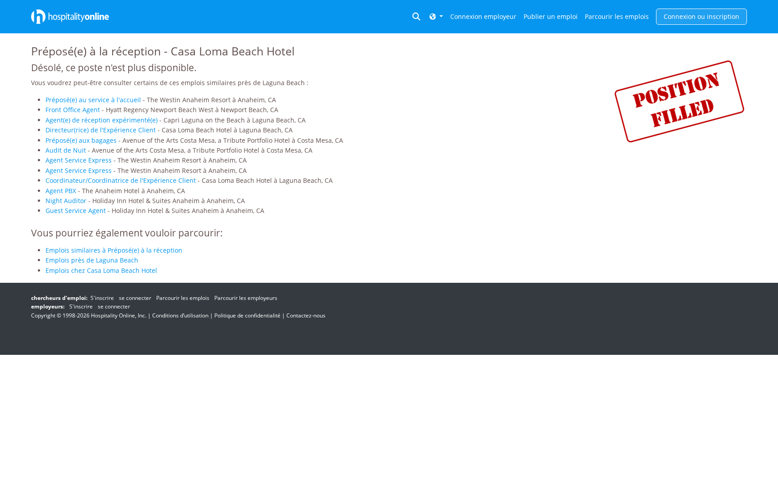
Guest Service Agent (75, 210)
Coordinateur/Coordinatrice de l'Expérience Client (120, 180)
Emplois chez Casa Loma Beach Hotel (101, 270)
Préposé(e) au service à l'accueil (93, 99)
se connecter (135, 298)
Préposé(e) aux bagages (81, 140)
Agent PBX (60, 190)
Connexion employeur (483, 16)
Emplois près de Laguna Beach (91, 260)
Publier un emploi (551, 16)
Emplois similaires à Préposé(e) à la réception (113, 250)
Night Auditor (65, 200)
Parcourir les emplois (617, 16)
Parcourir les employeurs (245, 298)
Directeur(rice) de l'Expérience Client (100, 130)
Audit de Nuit (65, 150)
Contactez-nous (306, 315)
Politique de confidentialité (247, 315)
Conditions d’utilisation (180, 315)
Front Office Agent (72, 109)
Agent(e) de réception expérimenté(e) (101, 120)
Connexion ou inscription (701, 16)
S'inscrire (102, 298)
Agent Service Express (78, 160)
